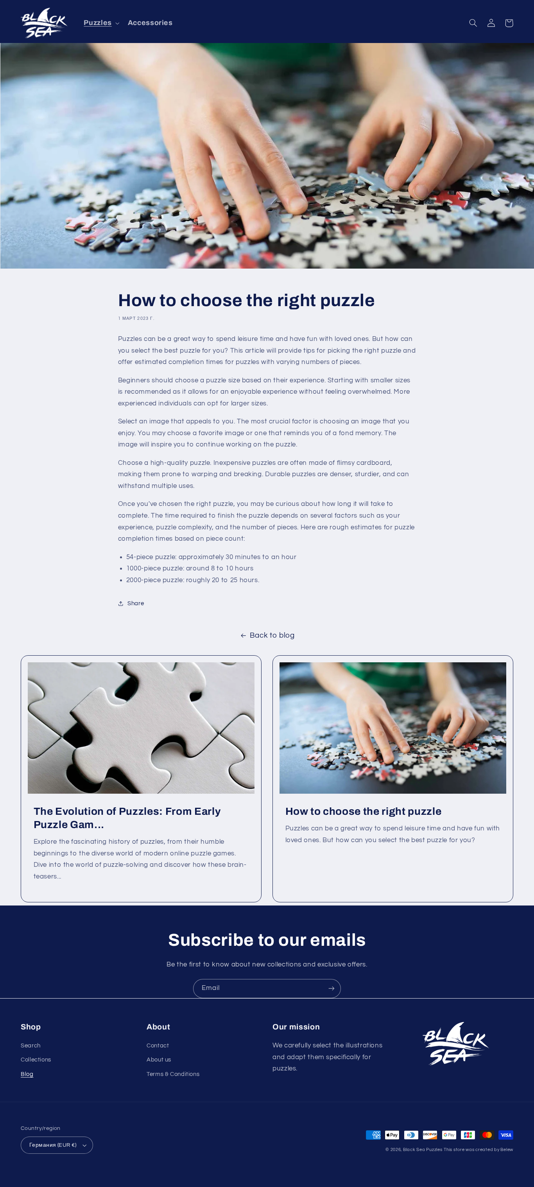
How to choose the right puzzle (363, 811)
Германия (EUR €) (53, 1145)
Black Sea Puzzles (423, 1150)
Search (31, 1046)
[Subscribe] (331, 988)
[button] (101, 23)
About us (159, 1060)
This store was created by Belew (478, 1150)
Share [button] (135, 603)
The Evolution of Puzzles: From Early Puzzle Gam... (127, 818)
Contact (158, 1046)
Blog (27, 1074)
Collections (36, 1060)
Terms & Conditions (173, 1074)
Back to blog (272, 635)
